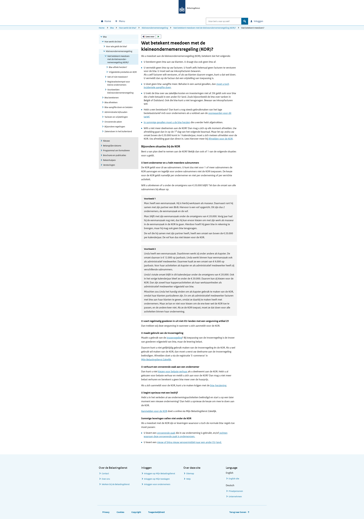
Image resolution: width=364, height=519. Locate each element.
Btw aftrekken (111, 102)
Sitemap (190, 473)
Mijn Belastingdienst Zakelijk (156, 359)
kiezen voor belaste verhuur (173, 371)
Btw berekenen (112, 97)
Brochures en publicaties (114, 155)
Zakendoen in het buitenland (118, 131)
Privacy (105, 512)
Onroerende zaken (113, 121)
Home (102, 27)
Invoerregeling (174, 337)
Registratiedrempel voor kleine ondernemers (118, 83)
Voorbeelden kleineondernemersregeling (120, 91)
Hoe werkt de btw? (127, 27)
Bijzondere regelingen (115, 126)
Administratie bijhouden (116, 112)
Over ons (106, 479)
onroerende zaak (166, 432)
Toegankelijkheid (156, 512)
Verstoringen (109, 165)
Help (188, 479)
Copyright (136, 512)
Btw (112, 27)
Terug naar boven (237, 512)
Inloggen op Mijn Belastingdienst (159, 473)
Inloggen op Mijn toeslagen (157, 479)
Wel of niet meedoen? (117, 76)
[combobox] (223, 21)
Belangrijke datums (112, 145)
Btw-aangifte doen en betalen (119, 107)
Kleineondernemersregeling (155, 27)
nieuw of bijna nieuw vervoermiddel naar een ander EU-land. (189, 442)
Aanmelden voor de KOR (154, 411)
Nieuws (106, 140)
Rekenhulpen (109, 160)
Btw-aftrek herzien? (118, 67)
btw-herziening (218, 385)
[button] (151, 37)
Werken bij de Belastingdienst (116, 484)
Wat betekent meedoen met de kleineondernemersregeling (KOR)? (204, 27)
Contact (105, 473)
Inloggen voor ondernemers (157, 484)
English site (234, 478)
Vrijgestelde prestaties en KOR (123, 72)
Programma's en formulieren (116, 150)
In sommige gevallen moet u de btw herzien (167, 122)
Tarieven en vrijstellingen (116, 117)
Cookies (120, 512)
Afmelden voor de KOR (220, 138)
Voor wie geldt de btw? (116, 46)
